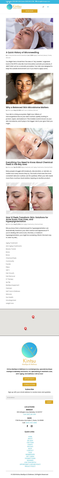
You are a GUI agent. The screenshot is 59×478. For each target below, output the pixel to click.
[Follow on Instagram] (31, 426)
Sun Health (9, 297)
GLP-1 (8, 270)
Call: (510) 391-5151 (29, 414)
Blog (30, 448)
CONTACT (30, 450)
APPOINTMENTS (29, 379)
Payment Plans (30, 458)
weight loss (10, 303)
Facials (8, 264)
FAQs (30, 452)
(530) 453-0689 (31, 423)
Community (10, 261)
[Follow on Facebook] (27, 426)
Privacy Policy (30, 466)
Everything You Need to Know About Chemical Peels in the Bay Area (29, 163)
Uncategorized (11, 300)
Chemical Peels (48, 167)
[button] (33, 317)
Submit (49, 402)
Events (30, 444)
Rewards (30, 460)
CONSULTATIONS (29, 384)
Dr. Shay (30, 441)
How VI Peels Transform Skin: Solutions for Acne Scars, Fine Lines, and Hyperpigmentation (27, 219)
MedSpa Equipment (12, 285)
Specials (30, 446)
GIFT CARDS (30, 456)
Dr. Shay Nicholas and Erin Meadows (17, 55)
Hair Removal (10, 276)
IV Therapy (9, 279)
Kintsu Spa (10, 110)
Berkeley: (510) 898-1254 (14, 1)
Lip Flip (8, 282)
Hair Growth (10, 273)
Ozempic (9, 288)
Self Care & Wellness (27, 110)
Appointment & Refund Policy (30, 464)
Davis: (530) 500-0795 (28, 1)
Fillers (8, 267)
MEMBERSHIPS (30, 454)
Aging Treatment (38, 55)
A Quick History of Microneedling (22, 52)
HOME (30, 437)
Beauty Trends (47, 55)
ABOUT (30, 439)
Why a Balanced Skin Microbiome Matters (27, 107)
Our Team (30, 443)
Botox (8, 252)
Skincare (8, 57)
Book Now (29, 11)
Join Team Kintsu (30, 462)
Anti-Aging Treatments (37, 167)
